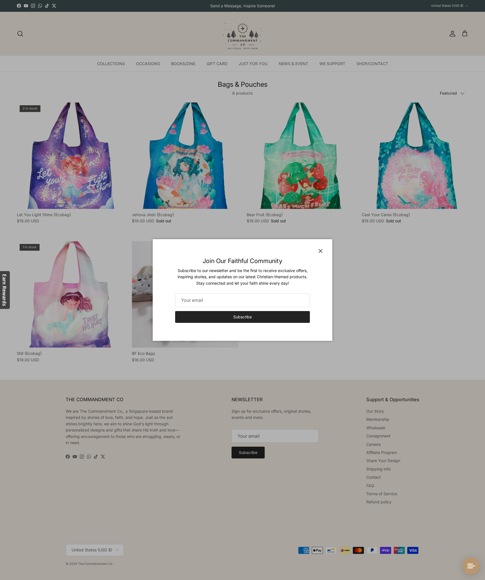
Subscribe (242, 316)
